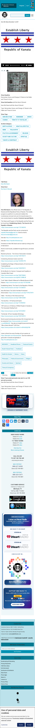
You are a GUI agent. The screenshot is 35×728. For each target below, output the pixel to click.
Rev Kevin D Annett (6, 189)
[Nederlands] (33, 1)
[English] (31, 1)
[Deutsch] (33, 3)
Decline (21, 725)
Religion (25, 133)
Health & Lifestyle (22, 126)
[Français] (31, 3)
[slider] (15, 65)
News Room (4, 672)
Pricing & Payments (6, 663)
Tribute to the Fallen (19, 120)
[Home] (4, 15)
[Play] (3, 65)
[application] (17, 65)
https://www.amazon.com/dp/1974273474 (21, 292)
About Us (3, 677)
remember (19, 117)
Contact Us (4, 679)
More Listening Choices (17, 450)
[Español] (33, 7)
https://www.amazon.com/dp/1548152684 (13, 298)
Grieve (29, 117)
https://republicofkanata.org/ (14, 240)
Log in (27, 5)
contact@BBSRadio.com (15, 634)
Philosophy (14, 129)
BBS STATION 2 (17, 472)
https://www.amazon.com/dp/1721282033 (13, 227)
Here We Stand (7, 117)
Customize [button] (4, 725)
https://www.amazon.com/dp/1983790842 (13, 275)
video (20, 443)
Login (12, 373)
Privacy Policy (4, 681)
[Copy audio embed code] (2, 71)
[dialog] (17, 717)
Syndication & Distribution (7, 670)
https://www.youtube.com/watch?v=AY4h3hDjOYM (15, 327)
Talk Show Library (5, 666)
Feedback (19, 349)
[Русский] (31, 7)
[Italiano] (31, 5)
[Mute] (26, 65)
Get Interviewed (5, 668)
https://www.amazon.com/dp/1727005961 (13, 303)
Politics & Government (10, 133)
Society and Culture (10, 136)
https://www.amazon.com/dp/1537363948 (18, 282)
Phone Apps (4, 675)
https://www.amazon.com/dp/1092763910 (13, 316)
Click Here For (17, 448)
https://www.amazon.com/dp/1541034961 (13, 311)
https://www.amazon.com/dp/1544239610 (13, 268)
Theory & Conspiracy (10, 140)
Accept (29, 725)
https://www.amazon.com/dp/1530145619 (13, 256)
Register (21, 5)
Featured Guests (27, 344)
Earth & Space (7, 126)
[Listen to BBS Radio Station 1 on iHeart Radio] (17, 536)
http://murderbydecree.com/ (14, 237)
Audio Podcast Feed (7, 349)
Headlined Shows (15, 344)
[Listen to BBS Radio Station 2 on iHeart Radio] (17, 546)
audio (20, 436)
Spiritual (24, 136)
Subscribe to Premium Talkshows (8, 5)
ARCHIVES (5, 344)
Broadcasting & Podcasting (8, 661)
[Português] (33, 5)
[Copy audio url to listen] (4, 71)
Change (5, 120)
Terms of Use (4, 684)
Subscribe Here (17, 604)
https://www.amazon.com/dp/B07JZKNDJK (13, 277)
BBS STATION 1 (17, 464)
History (17, 354)
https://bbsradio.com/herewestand (11, 335)
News (4, 129)
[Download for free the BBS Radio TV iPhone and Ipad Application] (17, 506)
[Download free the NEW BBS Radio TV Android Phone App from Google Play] (17, 498)
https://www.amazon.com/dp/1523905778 (13, 261)
